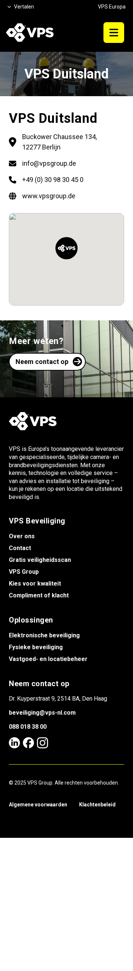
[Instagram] (42, 742)
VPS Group (24, 571)
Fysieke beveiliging (36, 647)
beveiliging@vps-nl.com (42, 712)
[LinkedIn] (14, 742)
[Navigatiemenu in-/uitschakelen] (113, 32)
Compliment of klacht (39, 595)
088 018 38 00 (28, 726)
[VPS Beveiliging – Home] (30, 32)
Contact (20, 548)
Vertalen (24, 7)
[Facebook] (28, 742)
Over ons (22, 536)
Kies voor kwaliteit (35, 583)
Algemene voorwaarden (38, 805)
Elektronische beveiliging (44, 635)
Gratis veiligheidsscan (40, 559)
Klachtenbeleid (97, 805)
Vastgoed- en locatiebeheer (48, 658)
